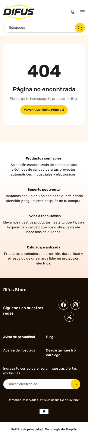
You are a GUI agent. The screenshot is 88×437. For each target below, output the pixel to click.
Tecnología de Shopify (61, 429)
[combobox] (44, 27)
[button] (81, 12)
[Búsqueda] (80, 28)
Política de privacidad (27, 429)
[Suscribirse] (75, 384)
